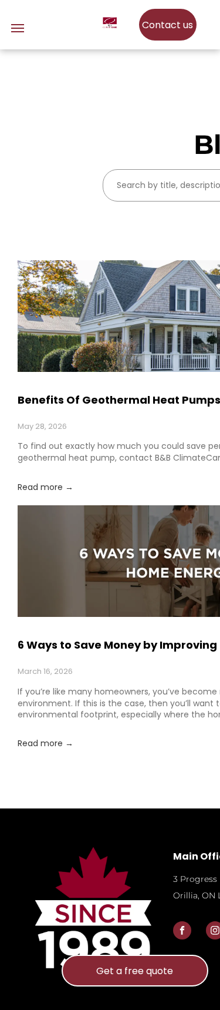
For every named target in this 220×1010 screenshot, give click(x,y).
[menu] (17, 28)
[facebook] (182, 931)
